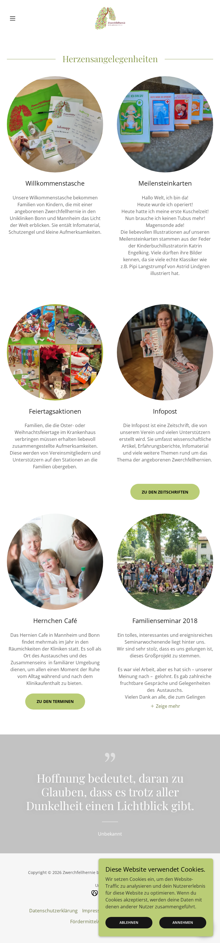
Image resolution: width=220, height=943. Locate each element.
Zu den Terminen (55, 701)
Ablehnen (128, 922)
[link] (110, 18)
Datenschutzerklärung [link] (53, 910)
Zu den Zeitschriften (165, 492)
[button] (22, 18)
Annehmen (182, 922)
